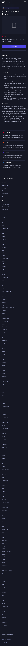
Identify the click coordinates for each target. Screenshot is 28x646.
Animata (4, 225)
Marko (3, 420)
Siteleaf (4, 535)
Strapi (3, 546)
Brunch (3, 261)
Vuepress (4, 592)
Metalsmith (5, 428)
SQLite (3, 611)
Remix (3, 515)
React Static (5, 513)
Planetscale (5, 485)
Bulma (3, 263)
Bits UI (4, 244)
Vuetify (4, 595)
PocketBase (5, 625)
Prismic (4, 493)
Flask (3, 343)
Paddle (3, 463)
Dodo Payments (5, 469)
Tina (3, 573)
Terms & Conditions (6, 639)
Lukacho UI (5, 414)
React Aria (5, 507)
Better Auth (5, 242)
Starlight (4, 540)
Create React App (6, 291)
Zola (3, 600)
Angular (4, 222)
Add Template (5, 185)
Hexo (3, 384)
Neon (3, 614)
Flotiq (3, 346)
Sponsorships (5, 193)
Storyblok (4, 543)
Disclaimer (4, 642)
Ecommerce (4, 324)
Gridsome (4, 376)
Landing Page (5, 400)
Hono (3, 387)
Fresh (3, 357)
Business (4, 266)
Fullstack (4, 359)
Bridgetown (5, 258)
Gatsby (3, 365)
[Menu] (25, 2)
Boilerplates (5, 252)
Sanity (3, 524)
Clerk (3, 274)
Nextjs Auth (5, 447)
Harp (3, 378)
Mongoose (4, 622)
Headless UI (5, 381)
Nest (3, 441)
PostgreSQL (5, 606)
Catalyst (4, 269)
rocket (3, 518)
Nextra (3, 452)
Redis (3, 603)
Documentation (5, 318)
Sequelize (4, 619)
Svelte (3, 559)
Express (4, 335)
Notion (3, 458)
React (3, 504)
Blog (3, 250)
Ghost (3, 370)
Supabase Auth (5, 556)
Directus (4, 310)
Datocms (4, 302)
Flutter (4, 348)
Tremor (3, 576)
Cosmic (3, 288)
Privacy (4, 637)
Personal (4, 483)
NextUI (3, 455)
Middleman (4, 433)
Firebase (4, 340)
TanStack (4, 567)
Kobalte (4, 398)
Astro (3, 233)
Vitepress (4, 587)
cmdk (3, 280)
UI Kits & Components (7, 578)
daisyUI (4, 296)
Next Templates (5, 204)
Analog (3, 220)
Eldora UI (4, 326)
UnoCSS (3, 581)
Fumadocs (4, 362)
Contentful (5, 283)
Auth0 (3, 236)
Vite (3, 584)
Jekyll (3, 395)
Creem (3, 472)
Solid (3, 537)
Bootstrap (4, 255)
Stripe (3, 548)
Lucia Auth (5, 411)
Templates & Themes (7, 570)
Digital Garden (6, 305)
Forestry (4, 351)
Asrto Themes (5, 209)
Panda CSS (4, 474)
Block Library (5, 247)
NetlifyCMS (5, 444)
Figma (3, 337)
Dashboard (4, 299)
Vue (3, 589)
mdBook (3, 425)
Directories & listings (8, 307)
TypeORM (4, 617)
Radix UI (4, 499)
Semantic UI (5, 529)
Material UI (5, 422)
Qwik (3, 496)
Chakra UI (4, 272)
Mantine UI (5, 417)
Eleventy (4, 329)
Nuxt (3, 461)
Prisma (3, 491)
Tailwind (4, 565)
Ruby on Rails (5, 502)
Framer (3, 354)
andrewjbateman (9, 7)
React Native (5, 510)
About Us (4, 188)
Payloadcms (5, 480)
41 (17, 7)
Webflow (4, 598)
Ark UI (3, 231)
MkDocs (3, 436)
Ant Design (5, 228)
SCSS (3, 526)
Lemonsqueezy (5, 406)
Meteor (3, 430)
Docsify (4, 315)
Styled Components (6, 551)
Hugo (3, 392)
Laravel (4, 403)
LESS (3, 409)
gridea (3, 373)
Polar (3, 466)
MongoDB (4, 439)
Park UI (4, 477)
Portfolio (4, 488)
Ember (3, 332)
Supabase (4, 554)
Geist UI (4, 367)
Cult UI (4, 294)
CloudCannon (5, 277)
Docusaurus (5, 321)
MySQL (3, 609)
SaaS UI (4, 521)
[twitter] (14, 197)
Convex (3, 285)
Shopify (4, 532)
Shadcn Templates (6, 206)
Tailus (3, 562)
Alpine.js (4, 217)
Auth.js (4, 239)
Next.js (4, 450)
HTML (3, 389)
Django (3, 313)
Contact (4, 190)
